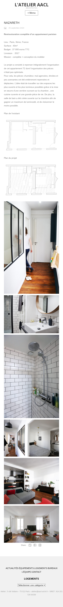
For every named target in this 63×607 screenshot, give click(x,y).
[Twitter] (30, 545)
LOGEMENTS (40, 568)
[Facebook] (35, 545)
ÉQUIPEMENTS (26, 568)
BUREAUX (52, 568)
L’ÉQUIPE (26, 572)
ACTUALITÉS (12, 568)
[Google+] (40, 545)
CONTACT (36, 572)
